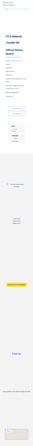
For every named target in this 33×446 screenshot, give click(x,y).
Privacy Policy (16, 221)
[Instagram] (18, 254)
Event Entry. (9, 75)
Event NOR (9, 67)
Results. (8, 60)
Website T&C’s (16, 223)
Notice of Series (10, 71)
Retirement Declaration (12, 92)
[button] (29, 4)
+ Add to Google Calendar (16, 108)
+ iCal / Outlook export (16, 113)
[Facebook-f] (15, 254)
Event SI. (8, 64)
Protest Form (9, 96)
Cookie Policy (16, 218)
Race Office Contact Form (13, 85)
